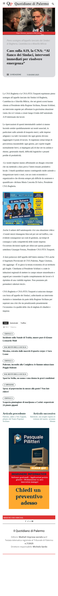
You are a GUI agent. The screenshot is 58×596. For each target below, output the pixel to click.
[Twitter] (26, 84)
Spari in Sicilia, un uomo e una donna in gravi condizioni (28, 378)
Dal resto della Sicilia (15, 347)
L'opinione (9, 385)
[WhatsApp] (38, 84)
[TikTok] (28, 521)
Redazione (16, 75)
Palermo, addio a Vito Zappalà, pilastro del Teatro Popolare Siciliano (15, 419)
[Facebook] (19, 84)
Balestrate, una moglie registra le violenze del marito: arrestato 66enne (42, 419)
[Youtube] (32, 521)
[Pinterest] (32, 84)
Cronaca (8, 334)
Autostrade (14, 323)
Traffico (23, 323)
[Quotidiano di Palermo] (27, 4)
